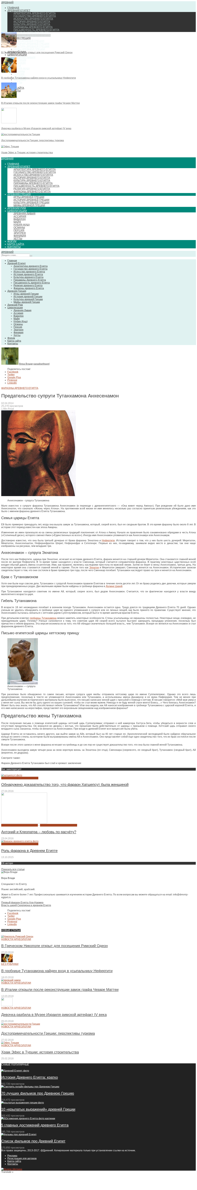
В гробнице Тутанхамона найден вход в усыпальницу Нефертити (38, 78)
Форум (11, 241)
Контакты (14, 247)
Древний (7, 2)
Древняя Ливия (24, 57)
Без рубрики (9, 964)
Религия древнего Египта (32, 32)
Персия (19, 74)
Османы (19, 71)
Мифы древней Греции (29, 49)
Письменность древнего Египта (36, 30)
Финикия (20, 79)
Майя (17, 66)
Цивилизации (17, 54)
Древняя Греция (19, 38)
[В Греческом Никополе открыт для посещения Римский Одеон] (9, 46)
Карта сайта (15, 244)
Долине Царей (114, 586)
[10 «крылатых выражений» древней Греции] (22, 1102)
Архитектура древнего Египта (35, 13)
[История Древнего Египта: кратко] (15, 1070)
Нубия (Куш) (22, 68)
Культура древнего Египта (32, 24)
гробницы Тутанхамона (43, 618)
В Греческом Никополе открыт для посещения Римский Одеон (36, 52)
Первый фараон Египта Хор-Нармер (22, 902)
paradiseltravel (41, 364)
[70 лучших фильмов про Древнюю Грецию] (30, 1086)
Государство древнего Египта (35, 16)
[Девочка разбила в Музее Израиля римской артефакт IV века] (9, 122)
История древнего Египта (32, 21)
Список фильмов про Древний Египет (33, 1141)
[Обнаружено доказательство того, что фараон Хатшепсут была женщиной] (11, 775)
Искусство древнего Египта (33, 19)
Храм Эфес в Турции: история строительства (27, 152)
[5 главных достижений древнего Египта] (28, 1118)
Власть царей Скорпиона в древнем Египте (26, 905)
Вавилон (20, 63)
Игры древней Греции (29, 41)
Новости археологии (16, 939)
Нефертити (108, 540)
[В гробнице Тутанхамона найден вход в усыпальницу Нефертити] (9, 72)
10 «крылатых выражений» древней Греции (38, 1109)
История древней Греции (31, 43)
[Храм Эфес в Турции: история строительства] (10, 146)
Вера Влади (26, 364)
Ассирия (20, 60)
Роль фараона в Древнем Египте (29, 851)
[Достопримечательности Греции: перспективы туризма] (20, 134)
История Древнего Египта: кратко (29, 1077)
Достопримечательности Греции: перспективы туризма (32, 140)
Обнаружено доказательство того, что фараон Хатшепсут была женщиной (65, 784)
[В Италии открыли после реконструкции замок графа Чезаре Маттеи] (9, 97)
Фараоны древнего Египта (32, 35)
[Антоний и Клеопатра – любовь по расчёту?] (24, 822)
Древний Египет (18, 10)
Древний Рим (16, 208)
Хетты (18, 82)
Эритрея (20, 233)
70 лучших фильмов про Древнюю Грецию (37, 1093)
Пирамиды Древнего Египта (33, 27)
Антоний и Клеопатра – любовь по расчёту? (38, 832)
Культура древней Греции (31, 46)
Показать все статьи (12, 869)
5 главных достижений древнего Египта (34, 1125)
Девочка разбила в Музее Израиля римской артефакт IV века (36, 128)
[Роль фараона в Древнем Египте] (19, 841)
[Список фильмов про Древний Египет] (18, 1134)
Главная (13, 7)
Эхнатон (94, 567)
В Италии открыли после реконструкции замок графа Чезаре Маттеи (40, 103)
